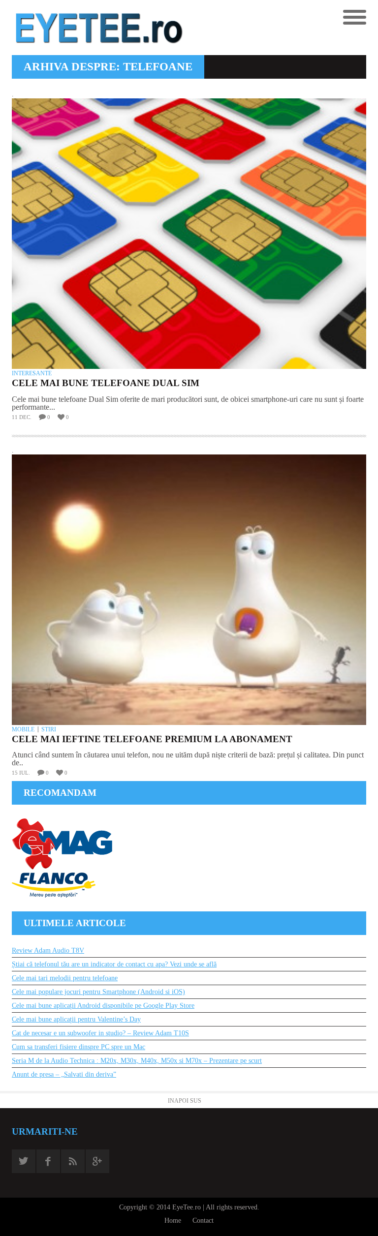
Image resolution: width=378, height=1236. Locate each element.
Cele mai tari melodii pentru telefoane (65, 978)
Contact (203, 1220)
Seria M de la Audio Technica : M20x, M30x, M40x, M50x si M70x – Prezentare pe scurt (137, 1060)
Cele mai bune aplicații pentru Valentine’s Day (76, 1019)
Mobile (23, 729)
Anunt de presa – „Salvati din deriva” (64, 1074)
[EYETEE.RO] (100, 27)
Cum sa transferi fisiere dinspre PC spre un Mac (78, 1047)
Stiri (48, 729)
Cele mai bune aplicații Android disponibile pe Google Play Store (103, 1005)
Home (172, 1220)
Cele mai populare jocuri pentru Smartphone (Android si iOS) (98, 991)
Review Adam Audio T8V (48, 950)
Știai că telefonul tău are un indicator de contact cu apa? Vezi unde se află (114, 964)
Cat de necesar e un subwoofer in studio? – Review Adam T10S (100, 1033)
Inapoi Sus (184, 1100)
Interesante (32, 373)
